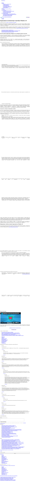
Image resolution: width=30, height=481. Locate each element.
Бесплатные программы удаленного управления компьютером (9, 430)
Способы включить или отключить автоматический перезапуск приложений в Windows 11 (13, 446)
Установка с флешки (4, 340)
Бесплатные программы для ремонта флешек (7, 432)
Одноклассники (4, 343)
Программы (3, 9)
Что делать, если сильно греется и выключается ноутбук (9, 433)
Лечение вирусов (4, 10)
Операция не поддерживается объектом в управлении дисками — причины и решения (12, 335)
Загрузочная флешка (4, 338)
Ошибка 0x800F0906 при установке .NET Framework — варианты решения (11, 441)
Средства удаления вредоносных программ (8, 11)
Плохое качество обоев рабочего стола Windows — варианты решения (10, 439)
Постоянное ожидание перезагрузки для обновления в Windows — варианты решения (12, 447)
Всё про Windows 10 (5, 7)
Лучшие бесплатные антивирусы (6, 428)
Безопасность (3, 462)
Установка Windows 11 (6, 4)
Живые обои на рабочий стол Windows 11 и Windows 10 (9, 425)
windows (7, 22)
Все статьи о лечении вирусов (7, 12)
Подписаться (13, 465)
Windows (3, 3)
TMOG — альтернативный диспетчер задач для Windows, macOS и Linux (11, 333)
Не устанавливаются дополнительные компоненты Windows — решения (11, 445)
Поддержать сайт (14, 329)
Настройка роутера (4, 341)
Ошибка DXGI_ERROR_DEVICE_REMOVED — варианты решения (10, 448)
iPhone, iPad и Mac (4, 456)
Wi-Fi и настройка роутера (5, 472)
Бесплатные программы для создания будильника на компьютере (10, 31)
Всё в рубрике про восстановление (7, 15)
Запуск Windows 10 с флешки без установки (7, 431)
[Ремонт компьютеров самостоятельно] (4, 0)
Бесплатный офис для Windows (6, 435)
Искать (15, 453)
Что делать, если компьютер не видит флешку (7, 436)
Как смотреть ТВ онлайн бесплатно (6, 427)
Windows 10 (3, 337)
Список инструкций (2, 465)
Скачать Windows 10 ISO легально (7, 6)
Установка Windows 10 (6, 5)
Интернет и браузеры (4, 473)
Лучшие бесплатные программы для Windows (7, 332)
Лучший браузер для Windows (5, 434)
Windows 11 (3, 336)
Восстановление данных (5, 459)
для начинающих (11, 22)
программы (14, 22)
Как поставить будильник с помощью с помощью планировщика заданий (11, 30)
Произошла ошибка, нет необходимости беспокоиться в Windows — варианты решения (13, 443)
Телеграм (28, 17)
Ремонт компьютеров (4, 474)
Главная (3, 2)
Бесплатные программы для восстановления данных (9, 14)
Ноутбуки (3, 460)
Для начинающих (4, 471)
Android (3, 8)
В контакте (3, 342)
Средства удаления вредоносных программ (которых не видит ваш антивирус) (11, 429)
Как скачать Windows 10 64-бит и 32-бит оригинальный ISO (9, 426)
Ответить (3, 349)
